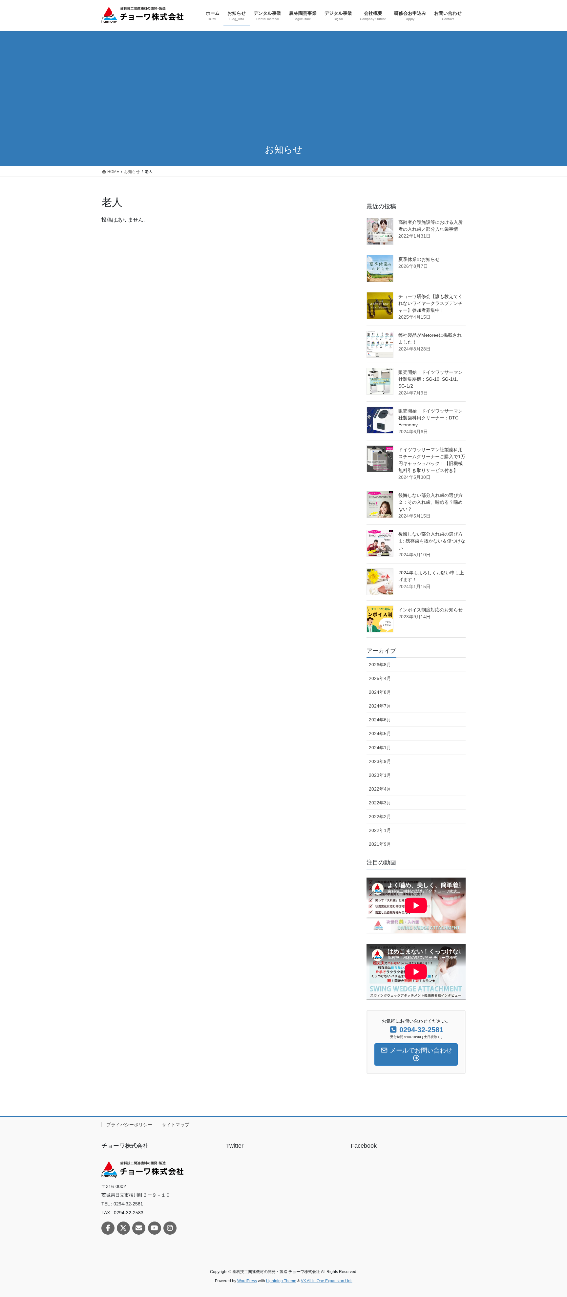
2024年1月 (380, 747)
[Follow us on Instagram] (170, 1228)
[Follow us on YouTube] (154, 1228)
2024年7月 (380, 706)
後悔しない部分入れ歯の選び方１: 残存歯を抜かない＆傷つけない (431, 540)
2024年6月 (380, 719)
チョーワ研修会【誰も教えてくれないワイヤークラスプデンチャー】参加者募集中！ (430, 303)
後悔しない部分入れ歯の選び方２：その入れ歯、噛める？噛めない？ (430, 502)
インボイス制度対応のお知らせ (430, 609)
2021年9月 (380, 844)
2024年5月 (380, 733)
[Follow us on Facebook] (108, 1228)
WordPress (247, 1281)
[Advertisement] (283, 88)
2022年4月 (380, 789)
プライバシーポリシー (129, 1124)
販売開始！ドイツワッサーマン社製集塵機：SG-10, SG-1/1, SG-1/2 (430, 379)
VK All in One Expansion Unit (326, 1281)
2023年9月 (380, 761)
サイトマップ (175, 1124)
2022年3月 (380, 802)
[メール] (138, 1228)
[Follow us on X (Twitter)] (123, 1228)
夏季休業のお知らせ (419, 259)
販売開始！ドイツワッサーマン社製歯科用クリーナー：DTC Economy (430, 417)
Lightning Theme (281, 1281)
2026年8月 (380, 664)
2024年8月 (380, 692)
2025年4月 (380, 678)
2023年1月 (380, 775)
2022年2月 (380, 816)
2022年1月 (380, 830)
